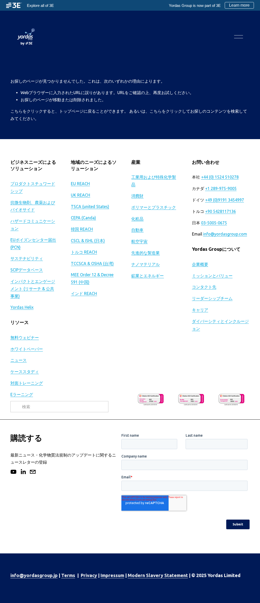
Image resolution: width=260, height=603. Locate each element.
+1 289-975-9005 (221, 188)
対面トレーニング (26, 383)
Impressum (112, 575)
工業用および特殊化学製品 (153, 181)
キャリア (200, 309)
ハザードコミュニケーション (32, 225)
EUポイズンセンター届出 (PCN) (33, 243)
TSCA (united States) (90, 206)
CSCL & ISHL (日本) (88, 240)
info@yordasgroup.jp (34, 575)
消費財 (137, 196)
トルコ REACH (84, 252)
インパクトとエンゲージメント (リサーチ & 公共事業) (32, 288)
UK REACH (80, 195)
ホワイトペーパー (26, 349)
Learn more (239, 5)
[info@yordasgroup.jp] (33, 472)
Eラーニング (21, 394)
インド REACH (84, 293)
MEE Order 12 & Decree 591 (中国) (92, 278)
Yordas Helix (22, 307)
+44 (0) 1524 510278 (220, 177)
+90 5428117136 (220, 211)
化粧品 (137, 218)
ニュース (18, 360)
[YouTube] (13, 472)
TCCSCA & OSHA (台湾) (92, 263)
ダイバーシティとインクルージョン (220, 325)
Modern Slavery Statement (158, 575)
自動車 (137, 230)
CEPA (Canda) (83, 217)
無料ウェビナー (24, 337)
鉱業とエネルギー (147, 275)
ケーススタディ (24, 371)
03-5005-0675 (214, 222)
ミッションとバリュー (212, 275)
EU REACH (80, 183)
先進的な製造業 (145, 253)
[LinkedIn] (23, 472)
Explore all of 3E (40, 5)
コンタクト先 (204, 287)
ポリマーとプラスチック (153, 207)
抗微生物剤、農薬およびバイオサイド (32, 206)
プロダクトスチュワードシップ (32, 187)
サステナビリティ (26, 258)
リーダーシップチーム (212, 298)
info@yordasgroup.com (225, 234)
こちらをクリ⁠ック (26, 111)
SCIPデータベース (26, 270)
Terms (68, 575)
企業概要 (200, 264)
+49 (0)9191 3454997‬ (224, 200)
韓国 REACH (82, 229)
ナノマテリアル (145, 264)
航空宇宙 (139, 241)
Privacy (89, 575)
